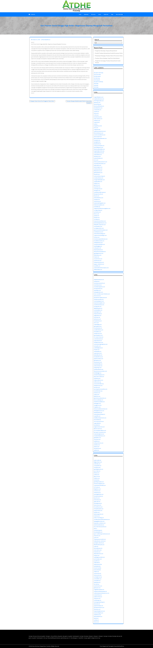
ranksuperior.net (97, 248)
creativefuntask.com (98, 338)
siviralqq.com (97, 219)
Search (97, 40)
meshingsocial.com (98, 188)
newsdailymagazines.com (99, 286)
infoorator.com (97, 535)
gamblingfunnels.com (98, 469)
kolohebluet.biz (97, 566)
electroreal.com (97, 295)
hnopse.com (96, 257)
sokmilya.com (97, 444)
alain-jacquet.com (98, 136)
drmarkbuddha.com (98, 532)
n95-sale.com (97, 487)
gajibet (89, 638)
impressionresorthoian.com (100, 221)
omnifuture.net (97, 467)
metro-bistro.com (98, 550)
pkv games (60, 636)
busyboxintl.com (97, 143)
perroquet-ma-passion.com (100, 432)
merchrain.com (97, 439)
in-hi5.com (96, 115)
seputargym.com (97, 311)
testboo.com (96, 555)
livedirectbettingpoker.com (99, 203)
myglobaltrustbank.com (99, 589)
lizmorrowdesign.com (98, 399)
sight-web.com (97, 501)
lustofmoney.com (97, 260)
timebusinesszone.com (99, 262)
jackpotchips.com (97, 367)
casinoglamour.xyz (98, 577)
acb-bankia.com (97, 212)
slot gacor (48, 636)
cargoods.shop (97, 129)
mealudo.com (97, 199)
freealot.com (96, 349)
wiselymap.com (97, 492)
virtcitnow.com (97, 490)
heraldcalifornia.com (98, 356)
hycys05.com (97, 174)
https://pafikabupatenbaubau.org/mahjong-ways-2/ (59, 638)
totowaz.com (97, 237)
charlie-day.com (97, 201)
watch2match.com (98, 586)
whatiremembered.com (99, 524)
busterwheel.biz (97, 569)
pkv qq (118, 636)
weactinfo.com (97, 186)
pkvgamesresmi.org (96, 638)
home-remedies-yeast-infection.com (102, 294)
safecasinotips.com (98, 365)
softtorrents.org (97, 382)
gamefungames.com (98, 335)
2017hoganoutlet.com (99, 100)
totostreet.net (97, 317)
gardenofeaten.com (98, 172)
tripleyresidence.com (98, 380)
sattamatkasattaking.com (99, 414)
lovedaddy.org (97, 206)
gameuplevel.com (98, 326)
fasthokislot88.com (98, 364)
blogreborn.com (97, 489)
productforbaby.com (98, 158)
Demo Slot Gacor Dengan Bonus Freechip (76, 10)
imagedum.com (97, 407)
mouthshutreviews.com (99, 304)
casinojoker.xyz (97, 580)
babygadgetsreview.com (99, 521)
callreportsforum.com (98, 443)
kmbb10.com (97, 183)
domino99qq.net (97, 104)
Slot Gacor (93, 14)
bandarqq (96, 85)
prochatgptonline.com (98, 494)
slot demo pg (97, 78)
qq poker (43, 636)
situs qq (34, 636)
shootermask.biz (97, 568)
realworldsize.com (98, 154)
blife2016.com (97, 396)
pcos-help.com (97, 471)
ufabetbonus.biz (97, 614)
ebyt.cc (95, 528)
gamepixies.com (97, 360)
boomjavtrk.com (97, 448)
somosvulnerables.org (98, 383)
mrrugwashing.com (98, 210)
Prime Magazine (103, 646)
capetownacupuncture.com (100, 131)
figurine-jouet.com (98, 428)
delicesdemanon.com (98, 553)
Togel (112, 14)
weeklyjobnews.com (98, 242)
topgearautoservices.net (99, 426)
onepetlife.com (97, 416)
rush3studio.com (97, 109)
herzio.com (96, 113)
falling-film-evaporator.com (100, 224)
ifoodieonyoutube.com (99, 299)
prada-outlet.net (97, 460)
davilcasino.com (97, 319)
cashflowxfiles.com (98, 181)
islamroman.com (97, 505)
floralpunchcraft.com (98, 194)
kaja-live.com (97, 498)
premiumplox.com (98, 559)
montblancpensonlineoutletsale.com (102, 519)
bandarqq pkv (76, 636)
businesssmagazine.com (99, 483)
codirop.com (96, 474)
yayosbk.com (97, 560)
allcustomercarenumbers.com (100, 371)
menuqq (30, 636)
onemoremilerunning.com (99, 176)
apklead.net (96, 450)
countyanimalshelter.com (99, 244)
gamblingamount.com (98, 253)
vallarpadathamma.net (99, 152)
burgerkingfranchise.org (99, 151)
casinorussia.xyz (97, 573)
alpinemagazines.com (98, 514)
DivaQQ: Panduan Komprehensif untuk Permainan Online (109, 53)
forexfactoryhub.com (98, 496)
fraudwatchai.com (98, 320)
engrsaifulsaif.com (98, 340)
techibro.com (97, 512)
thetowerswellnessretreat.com (100, 408)
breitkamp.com (97, 378)
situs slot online (97, 74)
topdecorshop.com (98, 596)
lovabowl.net (96, 281)
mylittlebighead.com (98, 347)
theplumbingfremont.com (99, 611)
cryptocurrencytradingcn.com (100, 235)
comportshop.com (98, 595)
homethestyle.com (98, 328)
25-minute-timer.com (98, 337)
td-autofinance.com (98, 507)
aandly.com (96, 620)
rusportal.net (97, 122)
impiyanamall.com (98, 313)
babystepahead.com (98, 249)
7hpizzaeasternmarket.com (100, 539)
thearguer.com (97, 190)
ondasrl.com (96, 394)
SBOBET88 (106, 14)
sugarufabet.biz (97, 423)
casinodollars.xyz (97, 578)
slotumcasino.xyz (97, 575)
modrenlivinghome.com (99, 434)
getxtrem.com (97, 185)
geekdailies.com (97, 437)
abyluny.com (96, 446)
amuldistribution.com (98, 329)
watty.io (95, 124)
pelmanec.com (97, 102)
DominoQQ (86, 14)
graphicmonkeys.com (98, 358)
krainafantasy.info (98, 116)
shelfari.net (96, 571)
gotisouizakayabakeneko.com (100, 138)
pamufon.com (97, 387)
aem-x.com (96, 322)
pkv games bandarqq (98, 81)
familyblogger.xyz (97, 373)
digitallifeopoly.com (98, 308)
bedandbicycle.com (98, 355)
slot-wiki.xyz (96, 584)
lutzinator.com (97, 392)
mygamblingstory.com (98, 97)
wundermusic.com (98, 333)
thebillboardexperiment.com (100, 417)
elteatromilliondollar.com (99, 149)
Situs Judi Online (119, 14)
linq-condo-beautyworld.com (100, 526)
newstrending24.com (98, 612)
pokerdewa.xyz (97, 582)
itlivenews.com (97, 609)
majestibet (80, 638)
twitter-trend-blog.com (99, 517)
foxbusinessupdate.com (99, 204)
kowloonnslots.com (98, 510)
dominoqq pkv (97, 79)
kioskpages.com (97, 403)
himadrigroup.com (98, 503)
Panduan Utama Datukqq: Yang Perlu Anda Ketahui (107, 58)
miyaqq (85, 638)
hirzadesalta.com (97, 306)
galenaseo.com (97, 587)
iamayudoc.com (97, 346)
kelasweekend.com (98, 616)
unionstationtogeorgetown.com (100, 344)
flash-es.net (96, 213)
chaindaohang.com (98, 530)
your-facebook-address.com (100, 430)
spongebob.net (97, 142)
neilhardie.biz (97, 562)
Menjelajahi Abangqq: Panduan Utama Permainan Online (109, 55)
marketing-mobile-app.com (100, 192)
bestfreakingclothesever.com (100, 222)
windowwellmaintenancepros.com (101, 267)
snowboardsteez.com (98, 178)
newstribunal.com (98, 285)
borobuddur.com (97, 331)
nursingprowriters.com (99, 228)
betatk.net (96, 618)
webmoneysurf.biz (98, 564)
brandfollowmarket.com (99, 240)
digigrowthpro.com (98, 462)
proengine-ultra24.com (99, 542)
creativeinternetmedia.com (100, 485)
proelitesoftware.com (98, 369)
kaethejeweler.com (98, 412)
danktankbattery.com (98, 197)
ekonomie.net (97, 603)
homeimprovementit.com (99, 283)
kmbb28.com (97, 441)
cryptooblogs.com (98, 324)
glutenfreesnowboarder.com (100, 398)
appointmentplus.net (98, 605)
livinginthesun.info (98, 125)
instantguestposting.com (99, 602)
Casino (99, 14)
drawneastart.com (98, 362)
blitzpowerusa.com (98, 170)
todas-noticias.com (98, 118)
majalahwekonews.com (99, 98)
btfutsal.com (96, 472)
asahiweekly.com (97, 351)
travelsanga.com (97, 600)
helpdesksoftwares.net (99, 279)
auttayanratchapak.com (99, 145)
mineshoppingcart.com (99, 301)
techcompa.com (97, 499)
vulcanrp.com (97, 515)
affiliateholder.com (98, 269)
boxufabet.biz (97, 425)
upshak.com (96, 215)
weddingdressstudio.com (99, 557)
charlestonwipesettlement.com (100, 239)
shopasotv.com (97, 598)
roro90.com (96, 111)
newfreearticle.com (98, 169)
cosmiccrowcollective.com (99, 134)
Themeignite (111, 646)
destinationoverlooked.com (100, 251)
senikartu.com (97, 120)
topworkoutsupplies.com (99, 302)
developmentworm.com (99, 607)
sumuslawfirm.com (98, 226)
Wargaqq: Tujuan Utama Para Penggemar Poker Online (42, 101)
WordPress (121, 646)
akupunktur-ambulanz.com (99, 523)
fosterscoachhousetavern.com (100, 161)
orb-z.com (96, 160)
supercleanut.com (98, 353)
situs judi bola (54, 636)
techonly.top (96, 480)
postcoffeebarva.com (98, 147)
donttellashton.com (98, 107)
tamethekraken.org (98, 390)
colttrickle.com (97, 463)
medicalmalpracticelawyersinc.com (101, 593)
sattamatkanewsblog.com (99, 233)
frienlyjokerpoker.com (98, 508)
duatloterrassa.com (98, 385)
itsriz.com (96, 127)
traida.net (96, 546)
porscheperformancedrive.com (100, 389)
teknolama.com (97, 156)
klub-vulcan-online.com (99, 376)
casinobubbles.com (98, 310)
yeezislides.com (97, 290)
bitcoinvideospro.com (98, 133)
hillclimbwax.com (97, 255)
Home (80, 14)
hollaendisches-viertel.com (100, 541)
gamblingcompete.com (99, 481)
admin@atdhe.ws (46, 39)
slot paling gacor (74, 638)
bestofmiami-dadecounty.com (100, 297)
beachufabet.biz (97, 419)
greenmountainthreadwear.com (101, 230)
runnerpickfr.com (97, 465)
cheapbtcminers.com (98, 342)
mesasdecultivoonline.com (99, 163)
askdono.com (97, 478)
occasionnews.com (98, 258)
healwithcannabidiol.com (99, 401)
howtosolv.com (97, 551)
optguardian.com (97, 315)
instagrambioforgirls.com (99, 179)
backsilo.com (97, 217)
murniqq (81, 636)
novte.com (96, 537)
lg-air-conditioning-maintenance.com (102, 533)
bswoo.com (96, 621)
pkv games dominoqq (98, 72)
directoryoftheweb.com (99, 106)
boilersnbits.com (97, 165)
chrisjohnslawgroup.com (99, 374)
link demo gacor (97, 76)
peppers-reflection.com (99, 264)
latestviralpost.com (98, 167)
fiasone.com (96, 195)
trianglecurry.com (97, 405)
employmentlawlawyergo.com (100, 591)
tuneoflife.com (97, 266)
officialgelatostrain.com (99, 410)
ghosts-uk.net (97, 476)
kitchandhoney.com (98, 548)
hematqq (86, 636)
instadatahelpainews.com (99, 435)
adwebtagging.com (98, 246)
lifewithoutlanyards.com (99, 544)
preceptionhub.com (98, 288)
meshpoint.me (97, 140)
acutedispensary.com (98, 231)
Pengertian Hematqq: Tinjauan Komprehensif (106, 50)
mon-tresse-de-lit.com (99, 421)
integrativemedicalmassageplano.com (102, 208)
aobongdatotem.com (98, 292)
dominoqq (96, 83)
